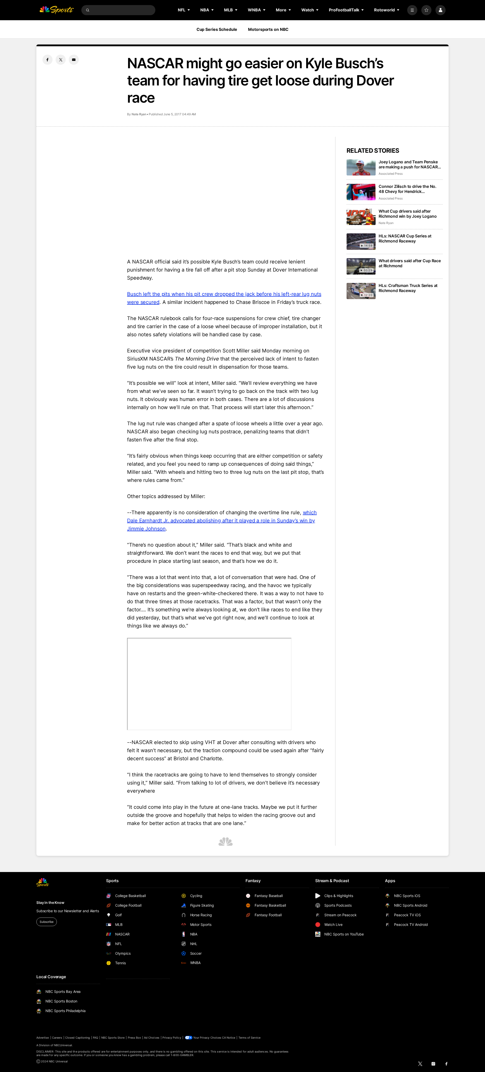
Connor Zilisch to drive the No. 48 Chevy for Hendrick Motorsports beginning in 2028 (408, 189)
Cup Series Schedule (217, 29)
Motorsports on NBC (268, 29)
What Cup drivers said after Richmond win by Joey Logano (408, 214)
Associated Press (391, 173)
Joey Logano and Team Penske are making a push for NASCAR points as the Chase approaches (409, 164)
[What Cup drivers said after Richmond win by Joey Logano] (361, 217)
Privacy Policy (171, 1037)
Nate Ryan (139, 114)
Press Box (134, 1037)
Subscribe (47, 922)
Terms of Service (249, 1037)
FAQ (95, 1037)
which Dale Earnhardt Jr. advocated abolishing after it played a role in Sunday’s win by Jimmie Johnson (222, 520)
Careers (57, 1037)
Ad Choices (151, 1037)
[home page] (56, 10)
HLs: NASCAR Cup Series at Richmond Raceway (405, 238)
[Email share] (74, 60)
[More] (412, 10)
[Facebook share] (47, 60)
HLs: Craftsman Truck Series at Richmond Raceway (408, 288)
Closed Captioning (77, 1037)
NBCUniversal (63, 1045)
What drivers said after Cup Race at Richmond (410, 263)
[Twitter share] (61, 60)
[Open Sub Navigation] (188, 10)
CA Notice (228, 1037)
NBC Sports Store (113, 1037)
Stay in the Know (50, 902)
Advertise (42, 1037)
